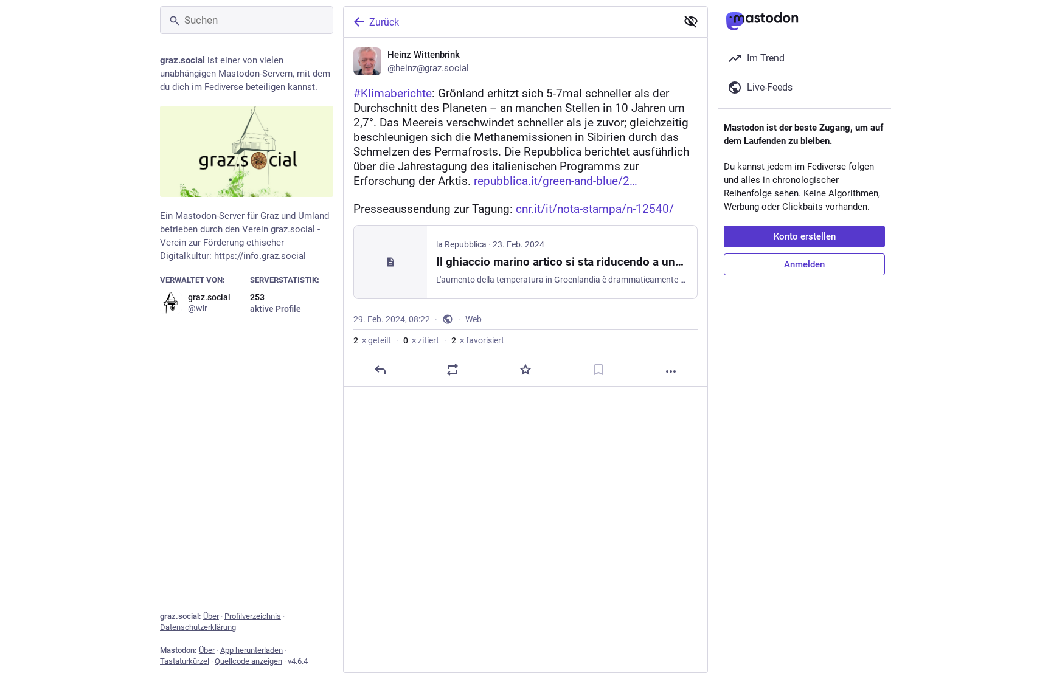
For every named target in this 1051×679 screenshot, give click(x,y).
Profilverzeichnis (252, 616)
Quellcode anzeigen (248, 661)
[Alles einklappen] (691, 21)
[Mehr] (671, 371)
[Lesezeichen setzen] (598, 369)
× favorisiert (477, 340)
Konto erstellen (805, 236)
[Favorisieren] (525, 369)
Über (211, 616)
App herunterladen (251, 650)
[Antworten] (380, 369)
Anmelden (804, 264)
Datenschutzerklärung (198, 627)
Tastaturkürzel (184, 661)
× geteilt (372, 340)
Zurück (384, 22)
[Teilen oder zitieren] (452, 369)
